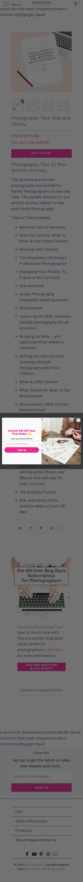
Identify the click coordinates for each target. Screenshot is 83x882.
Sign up (22, 449)
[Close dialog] (78, 420)
